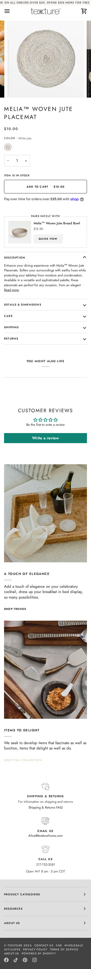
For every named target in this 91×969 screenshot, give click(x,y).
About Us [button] (12, 923)
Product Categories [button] (22, 894)
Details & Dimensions (22, 305)
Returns (11, 338)
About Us (11, 953)
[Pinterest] (25, 960)
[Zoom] (16, 88)
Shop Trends (15, 609)
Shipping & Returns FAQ (45, 807)
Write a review (45, 438)
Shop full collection (23, 760)
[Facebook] (6, 960)
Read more (11, 289)
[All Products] (45, 670)
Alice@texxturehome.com (45, 835)
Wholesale (73, 945)
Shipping (11, 327)
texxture (15, 945)
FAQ (59, 945)
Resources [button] (13, 909)
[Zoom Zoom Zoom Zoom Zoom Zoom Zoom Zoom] (45, 59)
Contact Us (43, 945)
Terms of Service (64, 949)
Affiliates (12, 949)
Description (14, 258)
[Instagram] (34, 960)
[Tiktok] (16, 960)
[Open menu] (11, 11)
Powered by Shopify (39, 953)
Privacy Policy (35, 949)
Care (8, 316)
